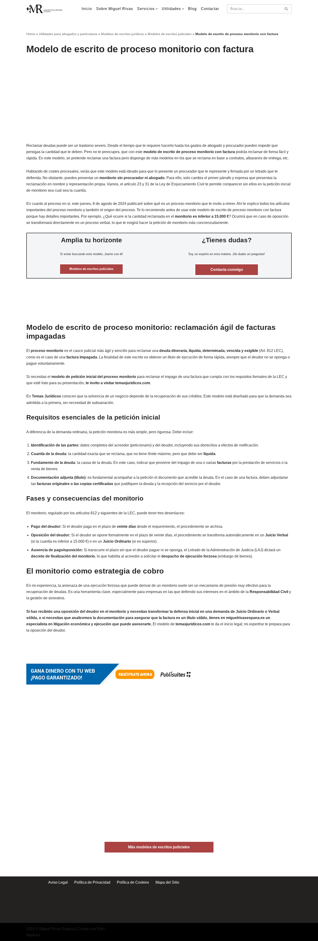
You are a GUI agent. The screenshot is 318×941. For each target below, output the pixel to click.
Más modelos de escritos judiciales (159, 847)
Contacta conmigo (226, 270)
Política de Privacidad (92, 882)
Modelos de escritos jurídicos (122, 34)
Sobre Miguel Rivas (114, 9)
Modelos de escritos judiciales (170, 34)
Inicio (87, 9)
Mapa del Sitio (167, 882)
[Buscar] (286, 8)
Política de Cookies (133, 882)
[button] (157, 9)
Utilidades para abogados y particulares (68, 34)
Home (30, 34)
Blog (192, 9)
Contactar (210, 9)
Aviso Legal (58, 882)
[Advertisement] (160, 93)
